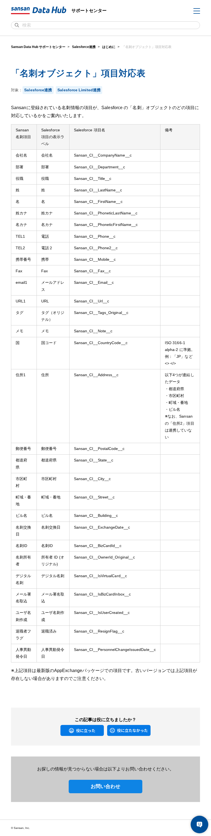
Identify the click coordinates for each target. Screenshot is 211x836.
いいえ (111, 730)
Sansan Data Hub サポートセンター (38, 47)
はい (63, 730)
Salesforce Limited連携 (79, 90)
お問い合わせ (106, 786)
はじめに (108, 47)
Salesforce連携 (84, 47)
